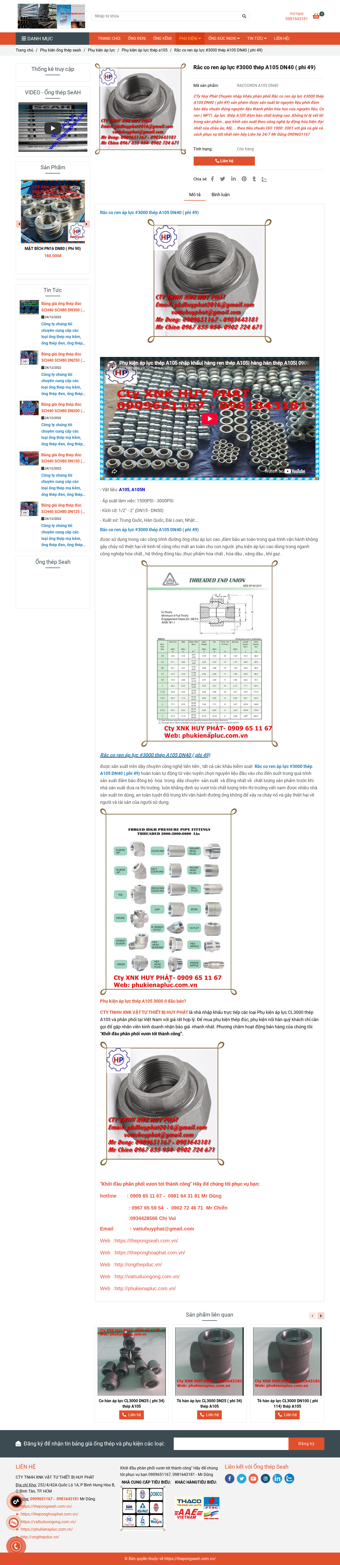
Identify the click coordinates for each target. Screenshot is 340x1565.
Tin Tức (53, 290)
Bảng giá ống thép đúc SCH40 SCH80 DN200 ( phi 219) (61, 408)
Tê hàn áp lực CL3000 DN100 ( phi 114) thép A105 (287, 1403)
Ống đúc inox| (222, 38)
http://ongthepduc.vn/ (40, 1537)
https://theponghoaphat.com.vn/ (49, 1514)
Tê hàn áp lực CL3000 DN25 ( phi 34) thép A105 (209, 1403)
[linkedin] (277, 1478)
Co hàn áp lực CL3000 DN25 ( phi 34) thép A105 (132, 1403)
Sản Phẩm (53, 167)
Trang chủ (24, 50)
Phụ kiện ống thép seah (60, 50)
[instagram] (265, 1478)
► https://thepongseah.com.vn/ (44, 1506)
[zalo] (289, 1478)
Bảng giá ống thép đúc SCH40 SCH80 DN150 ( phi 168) (61, 458)
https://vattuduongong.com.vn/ (49, 1521)
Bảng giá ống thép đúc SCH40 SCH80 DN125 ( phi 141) (61, 509)
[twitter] (241, 1479)
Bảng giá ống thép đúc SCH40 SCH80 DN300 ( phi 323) (61, 307)
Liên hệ (226, 161)
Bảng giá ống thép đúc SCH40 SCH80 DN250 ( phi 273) (61, 358)
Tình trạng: (203, 149)
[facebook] (229, 1479)
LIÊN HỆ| (281, 38)
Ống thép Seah (52, 562)
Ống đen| (137, 38)
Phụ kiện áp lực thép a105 (145, 50)
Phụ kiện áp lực (101, 50)
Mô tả (195, 194)
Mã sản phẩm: (206, 85)
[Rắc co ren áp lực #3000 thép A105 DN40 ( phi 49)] (51, 16)
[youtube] (253, 1479)
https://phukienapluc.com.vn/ (47, 1529)
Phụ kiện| (188, 38)
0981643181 (296, 18)
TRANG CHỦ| (109, 38)
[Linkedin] (233, 179)
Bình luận (221, 194)
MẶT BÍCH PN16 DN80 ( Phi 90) (53, 248)
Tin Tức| (255, 38)
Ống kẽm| (162, 38)
